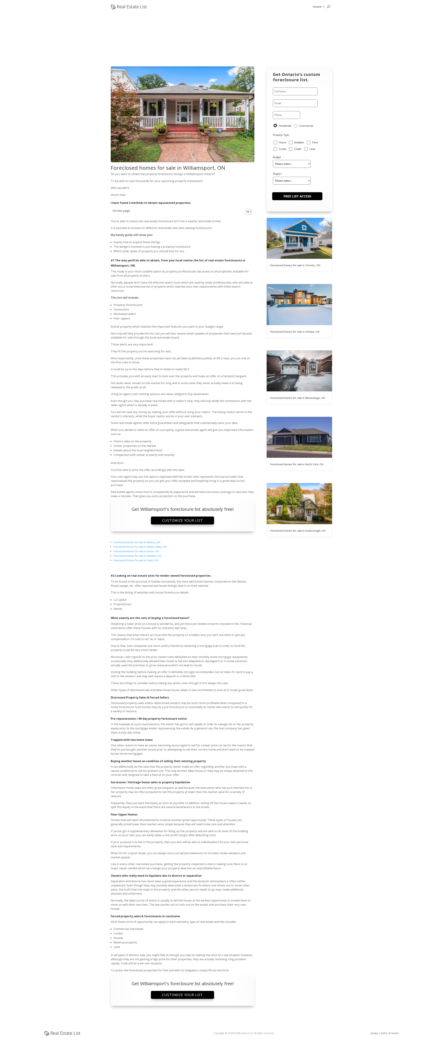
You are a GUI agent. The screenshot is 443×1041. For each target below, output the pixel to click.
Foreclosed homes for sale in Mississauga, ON (297, 398)
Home (317, 6)
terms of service (390, 1033)
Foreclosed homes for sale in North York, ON (296, 464)
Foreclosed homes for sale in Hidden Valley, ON (140, 546)
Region (277, 173)
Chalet (297, 149)
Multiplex (299, 142)
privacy (374, 1033)
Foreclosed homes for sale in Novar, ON (136, 551)
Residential (285, 125)
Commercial (306, 125)
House (282, 142)
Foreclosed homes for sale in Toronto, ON (295, 265)
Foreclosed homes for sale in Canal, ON (135, 560)
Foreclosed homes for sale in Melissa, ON (136, 542)
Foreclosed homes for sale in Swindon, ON (137, 555)
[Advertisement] (221, 39)
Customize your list (182, 520)
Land (312, 149)
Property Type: (281, 134)
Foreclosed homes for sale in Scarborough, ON (298, 530)
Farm (315, 142)
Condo (282, 149)
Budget (277, 157)
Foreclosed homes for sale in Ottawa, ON (294, 331)
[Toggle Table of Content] (247, 212)
